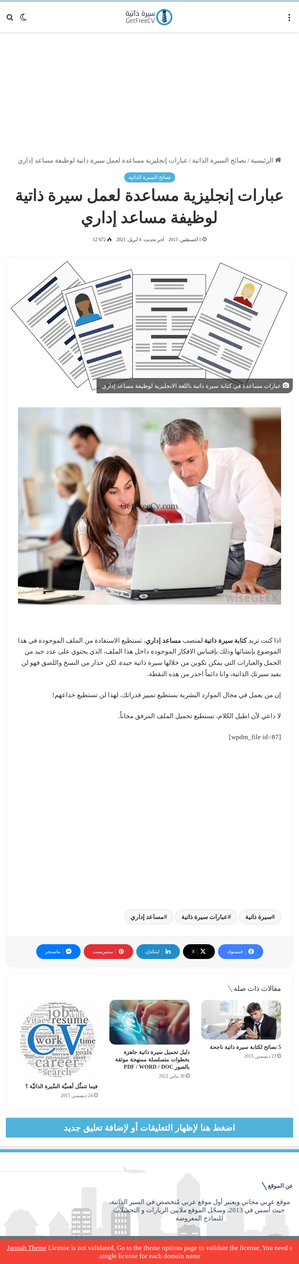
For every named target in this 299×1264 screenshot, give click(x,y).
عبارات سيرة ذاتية (204, 916)
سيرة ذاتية (258, 916)
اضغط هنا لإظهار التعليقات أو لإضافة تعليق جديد (149, 1128)
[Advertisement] (149, 94)
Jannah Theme (27, 1248)
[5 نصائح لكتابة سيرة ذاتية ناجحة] (241, 1020)
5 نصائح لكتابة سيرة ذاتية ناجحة (245, 1047)
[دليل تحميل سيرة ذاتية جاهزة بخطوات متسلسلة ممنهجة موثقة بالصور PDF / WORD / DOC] (149, 1022)
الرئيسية (263, 160)
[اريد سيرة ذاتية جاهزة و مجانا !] (149, 16)
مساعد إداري (147, 916)
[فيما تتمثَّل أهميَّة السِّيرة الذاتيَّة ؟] (58, 1039)
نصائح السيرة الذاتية (219, 160)
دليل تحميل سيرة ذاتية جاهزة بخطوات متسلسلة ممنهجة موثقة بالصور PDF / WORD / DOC (152, 1059)
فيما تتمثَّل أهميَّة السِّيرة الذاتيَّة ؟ (61, 1086)
